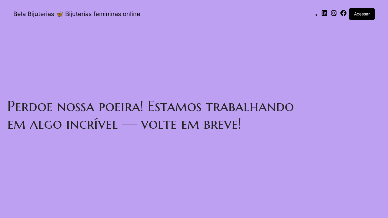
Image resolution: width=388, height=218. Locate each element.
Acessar (362, 13)
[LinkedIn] (324, 15)
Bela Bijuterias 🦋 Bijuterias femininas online (76, 14)
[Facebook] (343, 15)
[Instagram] (333, 15)
